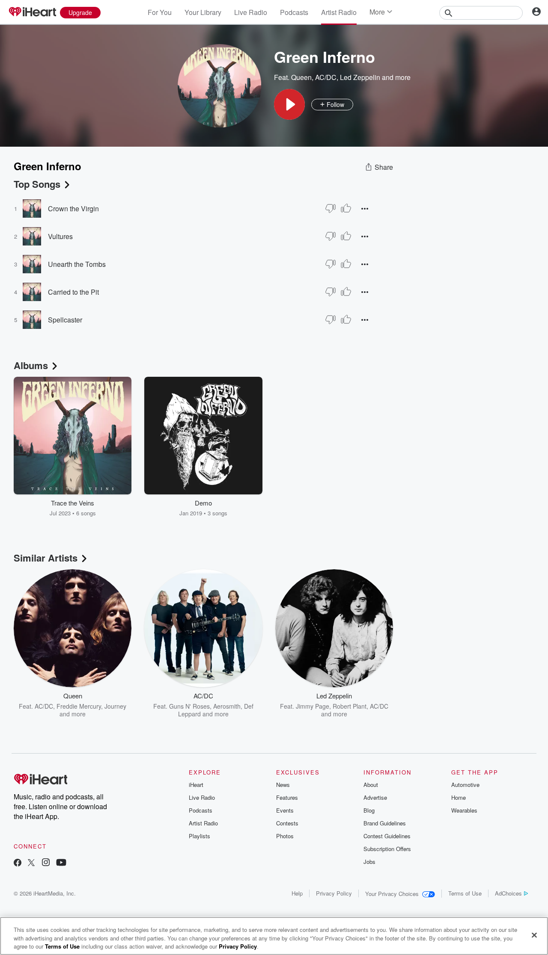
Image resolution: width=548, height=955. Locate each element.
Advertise (375, 797)
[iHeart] (32, 12)
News (283, 785)
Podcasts (294, 12)
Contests (287, 823)
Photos (285, 836)
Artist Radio (339, 12)
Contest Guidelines (387, 836)
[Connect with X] (31, 863)
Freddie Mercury (79, 706)
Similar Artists (45, 558)
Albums (31, 365)
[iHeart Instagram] (46, 863)
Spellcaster (65, 320)
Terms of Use (465, 893)
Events (285, 810)
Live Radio (250, 12)
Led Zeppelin (360, 77)
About (370, 785)
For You (160, 12)
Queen (301, 77)
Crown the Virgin (73, 208)
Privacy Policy (334, 893)
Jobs (369, 861)
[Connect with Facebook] (17, 863)
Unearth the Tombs (77, 264)
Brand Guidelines (384, 823)
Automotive (465, 785)
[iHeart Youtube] (61, 863)
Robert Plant (349, 706)
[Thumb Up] (346, 208)
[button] (289, 104)
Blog (369, 810)
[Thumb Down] (330, 208)
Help (297, 893)
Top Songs (37, 184)
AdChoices (508, 893)
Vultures (60, 236)
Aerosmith (227, 706)
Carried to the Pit (73, 292)
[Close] (534, 934)
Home (458, 797)
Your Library (203, 12)
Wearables (464, 810)
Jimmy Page (312, 706)
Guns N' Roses (189, 706)
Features (287, 797)
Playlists (199, 836)
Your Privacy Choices (392, 894)
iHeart (196, 785)
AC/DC (326, 77)
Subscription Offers (387, 849)
